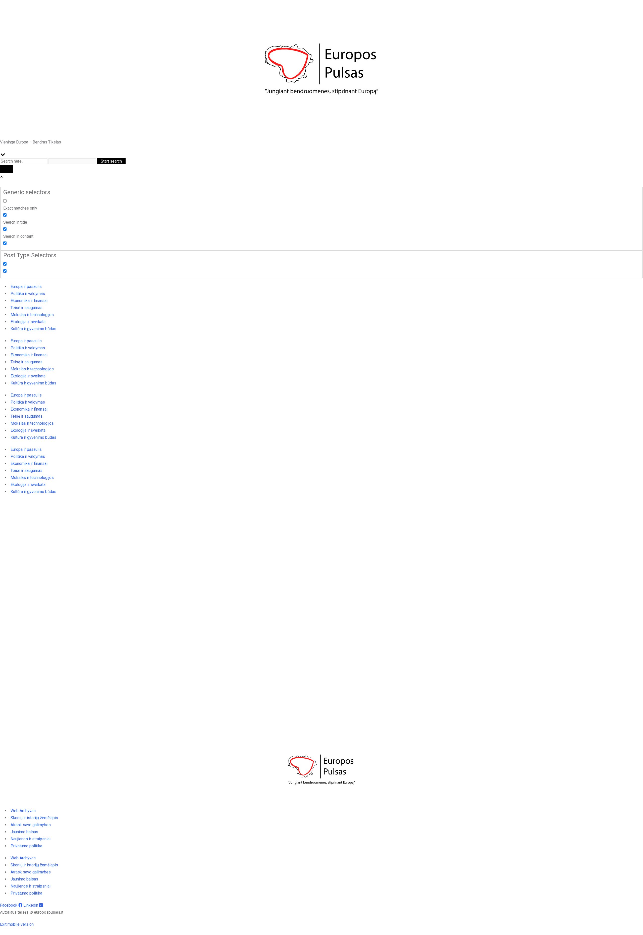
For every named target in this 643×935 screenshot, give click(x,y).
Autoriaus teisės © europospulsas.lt (31, 912)
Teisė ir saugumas (26, 307)
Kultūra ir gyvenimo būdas (33, 328)
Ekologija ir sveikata (28, 321)
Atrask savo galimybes (31, 824)
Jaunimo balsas (24, 831)
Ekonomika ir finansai (29, 300)
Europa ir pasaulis (26, 286)
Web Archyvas (23, 810)
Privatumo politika (26, 846)
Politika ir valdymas (28, 293)
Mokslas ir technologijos (32, 314)
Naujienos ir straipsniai (30, 838)
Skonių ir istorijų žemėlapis (34, 817)
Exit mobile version (17, 924)
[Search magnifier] (6, 169)
